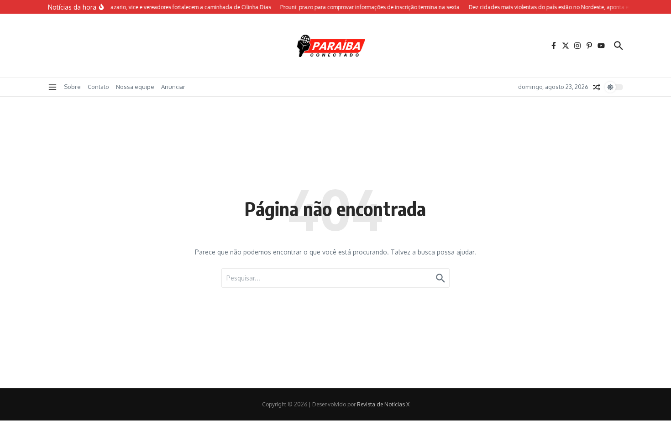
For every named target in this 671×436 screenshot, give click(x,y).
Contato (98, 86)
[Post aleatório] (596, 87)
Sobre (72, 86)
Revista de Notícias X (383, 404)
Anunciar (173, 86)
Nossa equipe (135, 86)
